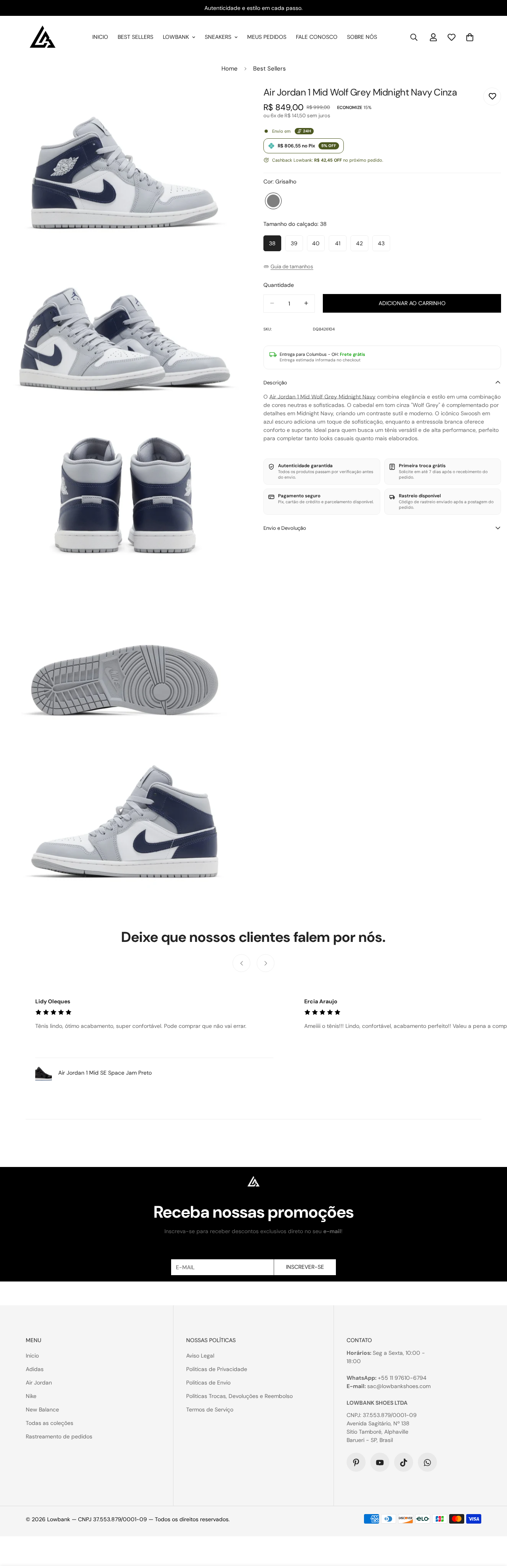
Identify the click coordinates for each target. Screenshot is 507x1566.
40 (318, 245)
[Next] (265, 963)
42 (362, 245)
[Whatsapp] (427, 1462)
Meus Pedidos (266, 36)
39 (297, 245)
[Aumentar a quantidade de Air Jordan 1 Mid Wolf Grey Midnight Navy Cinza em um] (306, 303)
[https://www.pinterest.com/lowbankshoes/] (356, 1462)
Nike (31, 1396)
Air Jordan (39, 1382)
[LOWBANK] (42, 37)
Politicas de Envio (208, 1382)
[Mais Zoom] (229, 102)
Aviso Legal (200, 1355)
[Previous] (241, 963)
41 (341, 245)
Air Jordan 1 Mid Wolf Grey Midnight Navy (322, 396)
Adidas (35, 1369)
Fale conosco (316, 36)
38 (275, 245)
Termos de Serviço (209, 1409)
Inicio (100, 36)
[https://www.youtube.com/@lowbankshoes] (379, 1462)
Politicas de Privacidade (216, 1369)
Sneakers (218, 36)
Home (229, 69)
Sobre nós (362, 36)
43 (384, 245)
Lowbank (176, 36)
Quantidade (278, 284)
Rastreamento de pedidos (59, 1436)
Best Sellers (135, 36)
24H (307, 131)
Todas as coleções (49, 1423)
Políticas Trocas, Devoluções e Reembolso (239, 1396)
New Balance (42, 1409)
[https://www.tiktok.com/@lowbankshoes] (403, 1462)
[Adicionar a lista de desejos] (492, 96)
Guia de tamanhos (292, 266)
